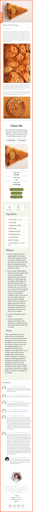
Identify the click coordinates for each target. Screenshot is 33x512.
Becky (11, 457)
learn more (20, 492)
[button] (25, 219)
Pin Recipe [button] (22, 140)
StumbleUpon (10, 506)
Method (18, 210)
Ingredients (9, 210)
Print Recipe (11, 140)
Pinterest (22, 506)
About (16, 502)
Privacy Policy (16, 497)
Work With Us (16, 500)
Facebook (18, 506)
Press (17, 495)
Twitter (14, 506)
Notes (25, 210)
